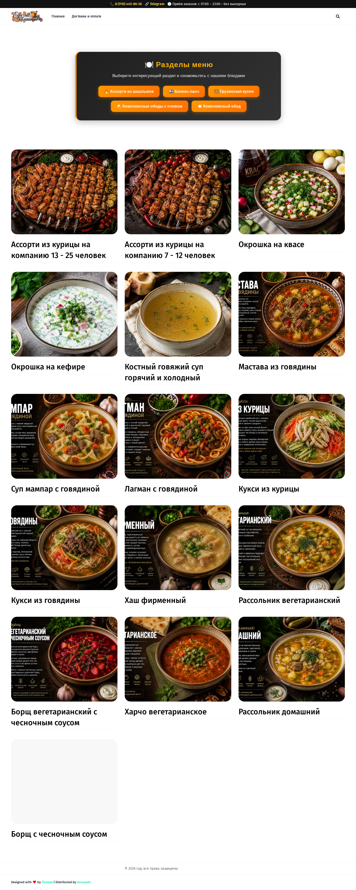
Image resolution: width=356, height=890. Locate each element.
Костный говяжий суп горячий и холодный (164, 372)
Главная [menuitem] (58, 16)
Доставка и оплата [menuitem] (86, 16)
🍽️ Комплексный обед (219, 106)
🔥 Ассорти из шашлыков (129, 91)
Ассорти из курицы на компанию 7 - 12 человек (170, 250)
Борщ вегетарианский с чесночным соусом (54, 717)
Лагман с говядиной (161, 488)
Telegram (157, 4)
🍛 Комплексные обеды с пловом (149, 106)
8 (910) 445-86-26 (128, 4)
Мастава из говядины (278, 366)
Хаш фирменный (155, 600)
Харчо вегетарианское (166, 711)
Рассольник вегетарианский (289, 600)
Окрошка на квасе (271, 244)
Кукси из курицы (269, 488)
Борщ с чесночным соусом (59, 834)
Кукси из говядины (45, 600)
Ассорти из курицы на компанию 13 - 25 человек (58, 250)
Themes (47, 882)
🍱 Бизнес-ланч (184, 91)
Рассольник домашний (279, 711)
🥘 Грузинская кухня (234, 91)
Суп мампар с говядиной (55, 488)
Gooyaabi (84, 882)
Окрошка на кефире (48, 366)
